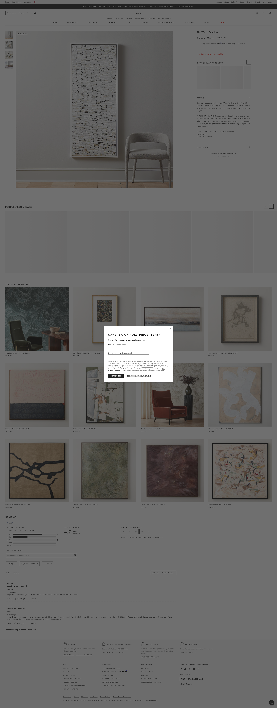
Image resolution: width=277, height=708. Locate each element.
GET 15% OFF (115, 376)
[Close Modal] (170, 328)
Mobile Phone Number (120, 353)
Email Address (117, 344)
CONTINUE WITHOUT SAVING (139, 376)
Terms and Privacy (147, 367)
